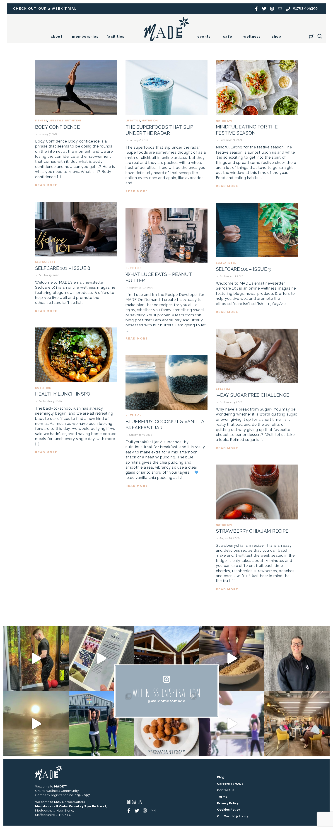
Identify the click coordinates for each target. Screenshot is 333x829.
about (57, 36)
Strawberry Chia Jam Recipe (252, 531)
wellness (252, 36)
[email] (153, 810)
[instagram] (145, 810)
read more (46, 185)
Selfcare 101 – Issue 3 (243, 269)
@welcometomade (166, 701)
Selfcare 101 (45, 261)
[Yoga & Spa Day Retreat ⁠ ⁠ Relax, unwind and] (36, 723)
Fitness (41, 120)
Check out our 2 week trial (45, 8)
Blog (220, 777)
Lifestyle (56, 120)
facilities (115, 36)
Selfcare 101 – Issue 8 (62, 268)
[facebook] (128, 810)
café (227, 36)
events (204, 36)
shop (276, 36)
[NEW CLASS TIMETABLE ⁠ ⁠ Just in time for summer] (231, 723)
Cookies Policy (228, 809)
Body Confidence (57, 127)
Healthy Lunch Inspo (62, 394)
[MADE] (166, 39)
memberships (85, 36)
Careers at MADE (230, 783)
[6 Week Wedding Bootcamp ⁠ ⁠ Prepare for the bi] (101, 723)
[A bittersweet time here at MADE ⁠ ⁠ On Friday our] (297, 723)
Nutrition (73, 120)
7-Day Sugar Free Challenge (252, 395)
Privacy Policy (228, 803)
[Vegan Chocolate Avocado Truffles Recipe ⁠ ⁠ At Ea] (166, 723)
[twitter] (137, 810)
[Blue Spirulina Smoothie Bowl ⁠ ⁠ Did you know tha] (231, 658)
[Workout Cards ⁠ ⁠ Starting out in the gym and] (101, 658)
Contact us (225, 790)
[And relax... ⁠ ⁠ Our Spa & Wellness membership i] (166, 658)
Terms (222, 796)
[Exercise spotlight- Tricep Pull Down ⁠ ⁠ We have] (36, 658)
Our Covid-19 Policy (232, 816)
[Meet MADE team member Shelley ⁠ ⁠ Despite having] (297, 658)
